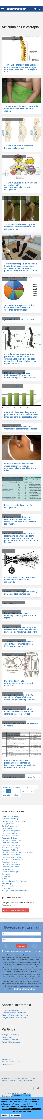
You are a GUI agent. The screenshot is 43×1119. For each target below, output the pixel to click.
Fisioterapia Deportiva (12, 516)
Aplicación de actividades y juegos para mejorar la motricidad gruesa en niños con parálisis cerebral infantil (21, 414)
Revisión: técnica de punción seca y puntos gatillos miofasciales (20, 592)
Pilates (4, 879)
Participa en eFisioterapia (11, 1035)
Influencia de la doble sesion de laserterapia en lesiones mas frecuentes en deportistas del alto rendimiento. (20, 520)
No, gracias (15, 1115)
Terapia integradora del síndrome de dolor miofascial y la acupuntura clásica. (21, 108)
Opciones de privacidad (21, 1096)
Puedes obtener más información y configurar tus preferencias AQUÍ (21, 1110)
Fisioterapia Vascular (9, 862)
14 (13, 791)
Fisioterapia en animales (11, 864)
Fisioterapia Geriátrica (12, 425)
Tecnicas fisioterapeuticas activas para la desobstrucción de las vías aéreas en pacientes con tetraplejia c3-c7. (20, 68)
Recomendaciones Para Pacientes (14, 881)
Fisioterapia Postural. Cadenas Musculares (17, 852)
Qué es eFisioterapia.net (11, 1010)
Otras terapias (9, 437)
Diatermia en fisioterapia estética (14, 821)
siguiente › (7, 795)
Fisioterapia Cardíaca (9, 833)
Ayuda (24, 1078)
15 (18, 791)
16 (23, 791)
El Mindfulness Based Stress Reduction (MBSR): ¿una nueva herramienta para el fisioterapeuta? (20, 375)
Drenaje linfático (8, 823)
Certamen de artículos (10, 1039)
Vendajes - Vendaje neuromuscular (15, 891)
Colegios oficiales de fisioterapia (14, 1017)
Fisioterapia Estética (11, 318)
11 (36, 787)
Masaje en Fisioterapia (10, 871)
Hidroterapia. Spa (8, 869)
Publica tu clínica (8, 1064)
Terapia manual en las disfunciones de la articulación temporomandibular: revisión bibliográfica (20, 186)
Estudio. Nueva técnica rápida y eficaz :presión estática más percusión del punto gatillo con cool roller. (20, 467)
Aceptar (5, 1115)
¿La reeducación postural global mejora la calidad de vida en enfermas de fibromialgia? (19, 307)
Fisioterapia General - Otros (14, 237)
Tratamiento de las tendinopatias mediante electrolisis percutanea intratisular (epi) (19, 226)
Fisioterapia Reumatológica (14, 602)
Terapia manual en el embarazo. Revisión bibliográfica (19, 146)
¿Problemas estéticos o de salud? (19, 319)
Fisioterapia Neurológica (13, 38)
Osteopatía (6, 874)
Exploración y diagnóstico (11, 831)
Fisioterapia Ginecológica (13, 119)
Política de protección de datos (24, 988)
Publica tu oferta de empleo (12, 1062)
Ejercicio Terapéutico (9, 826)
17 (27, 791)
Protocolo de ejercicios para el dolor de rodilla (21, 724)
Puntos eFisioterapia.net (11, 1042)
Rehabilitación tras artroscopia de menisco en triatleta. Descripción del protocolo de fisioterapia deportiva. (21, 629)
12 (4, 791)
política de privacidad (33, 951)
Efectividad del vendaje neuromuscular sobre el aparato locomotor (19, 683)
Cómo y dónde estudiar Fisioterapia (15, 1015)
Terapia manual (7, 888)
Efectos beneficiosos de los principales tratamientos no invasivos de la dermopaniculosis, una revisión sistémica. (19, 763)
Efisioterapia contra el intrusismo (14, 1013)
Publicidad (32, 1078)
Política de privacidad (25, 1081)
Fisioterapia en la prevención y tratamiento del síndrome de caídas (20, 427)
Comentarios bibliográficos (12, 816)
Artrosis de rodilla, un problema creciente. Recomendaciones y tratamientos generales (18, 643)
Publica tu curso (8, 1059)
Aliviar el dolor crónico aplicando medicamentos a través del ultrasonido (19, 579)
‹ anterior (16, 787)
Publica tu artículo (8, 1037)
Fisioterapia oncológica (10, 867)
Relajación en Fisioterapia (11, 886)
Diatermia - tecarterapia (10, 819)
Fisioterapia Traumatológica (14, 80)
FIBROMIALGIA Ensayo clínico (15, 279)
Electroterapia (9, 551)
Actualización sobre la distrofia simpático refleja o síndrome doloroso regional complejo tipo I (19, 697)
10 (31, 787)
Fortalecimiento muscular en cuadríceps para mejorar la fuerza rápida (20, 615)
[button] (40, 9)
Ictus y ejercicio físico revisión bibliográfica (18, 506)
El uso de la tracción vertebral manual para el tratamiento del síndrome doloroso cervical (18, 711)
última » (16, 795)
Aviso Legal (6, 1078)
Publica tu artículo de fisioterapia (15, 910)
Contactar (16, 1078)
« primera (6, 787)
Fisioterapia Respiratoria (13, 532)
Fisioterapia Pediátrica (10, 850)
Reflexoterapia (7, 883)
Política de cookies (9, 1081)
